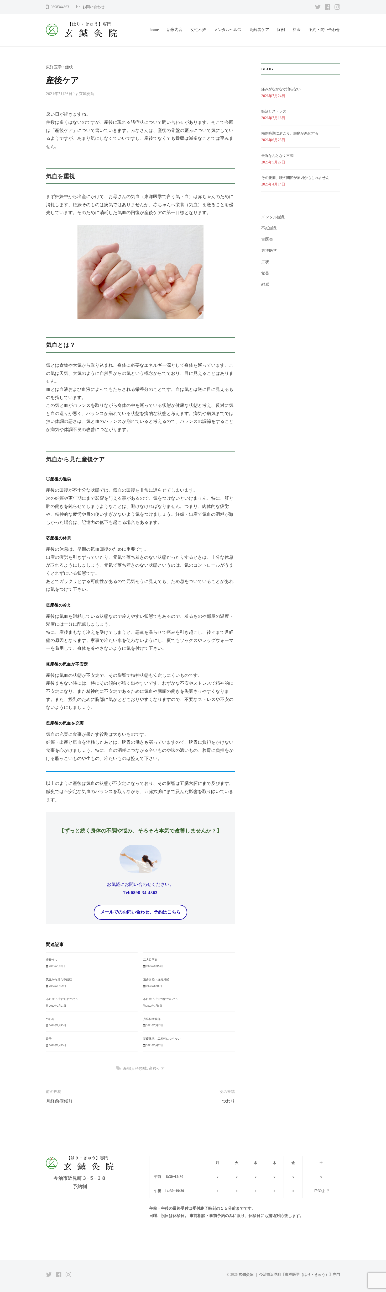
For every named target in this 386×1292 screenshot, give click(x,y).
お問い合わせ (93, 7)
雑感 (265, 284)
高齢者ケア (259, 29)
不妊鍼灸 (269, 228)
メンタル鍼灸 (273, 217)
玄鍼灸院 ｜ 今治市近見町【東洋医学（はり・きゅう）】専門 (289, 1274)
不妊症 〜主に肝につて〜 (62, 999)
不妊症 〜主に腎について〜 (161, 999)
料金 (297, 29)
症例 (281, 29)
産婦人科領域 (135, 1068)
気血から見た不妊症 (59, 979)
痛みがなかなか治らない (280, 89)
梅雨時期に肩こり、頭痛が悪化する (289, 133)
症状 (69, 67)
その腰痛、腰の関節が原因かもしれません (295, 178)
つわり (50, 1018)
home (154, 29)
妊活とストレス (273, 111)
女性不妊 (198, 29)
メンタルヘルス (228, 29)
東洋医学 (54, 67)
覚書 (265, 273)
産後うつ (52, 959)
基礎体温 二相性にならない (162, 1038)
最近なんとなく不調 (277, 156)
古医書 (267, 239)
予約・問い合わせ (324, 29)
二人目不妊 (150, 959)
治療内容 (174, 29)
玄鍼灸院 (87, 93)
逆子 (49, 1038)
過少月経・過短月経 (156, 979)
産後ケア (157, 1068)
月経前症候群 (151, 1018)
